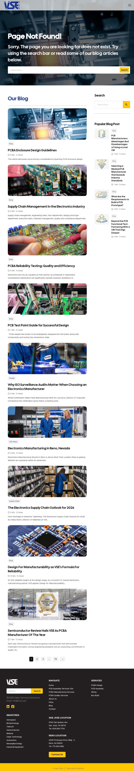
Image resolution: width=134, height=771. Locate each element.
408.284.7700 (58, 728)
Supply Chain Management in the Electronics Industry (46, 206)
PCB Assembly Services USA (61, 688)
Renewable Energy (14, 743)
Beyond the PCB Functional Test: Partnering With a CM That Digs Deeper (120, 227)
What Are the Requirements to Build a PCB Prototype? (120, 201)
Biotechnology (13, 723)
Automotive (11, 740)
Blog (114, 131)
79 (55, 659)
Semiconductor (13, 730)
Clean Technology (14, 737)
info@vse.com (19, 700)
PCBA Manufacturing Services (61, 692)
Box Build (95, 695)
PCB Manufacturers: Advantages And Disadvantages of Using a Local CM (120, 143)
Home (51, 685)
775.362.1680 (58, 746)
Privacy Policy (58, 768)
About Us (53, 699)
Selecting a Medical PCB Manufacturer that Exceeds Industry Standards (118, 173)
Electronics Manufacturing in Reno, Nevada (39, 448)
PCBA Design (96, 685)
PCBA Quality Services (58, 695)
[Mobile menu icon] (129, 5)
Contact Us (57, 754)
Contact (52, 709)
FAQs (51, 702)
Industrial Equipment (15, 747)
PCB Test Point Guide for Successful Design (38, 325)
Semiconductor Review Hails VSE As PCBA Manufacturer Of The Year (37, 633)
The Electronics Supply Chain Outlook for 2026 (41, 508)
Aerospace (11, 720)
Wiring (93, 692)
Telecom (10, 726)
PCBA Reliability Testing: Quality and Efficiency (41, 266)
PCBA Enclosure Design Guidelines (32, 150)
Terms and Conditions (75, 768)
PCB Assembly (97, 688)
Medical (10, 733)
